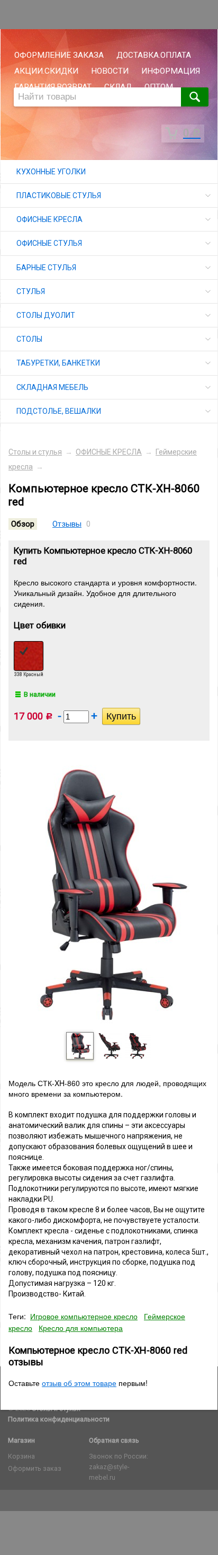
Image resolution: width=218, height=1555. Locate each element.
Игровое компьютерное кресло (84, 1316)
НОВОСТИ (110, 71)
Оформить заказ (34, 1468)
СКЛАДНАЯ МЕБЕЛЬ (52, 387)
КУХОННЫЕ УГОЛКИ (51, 171)
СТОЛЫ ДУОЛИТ (45, 315)
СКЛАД (118, 87)
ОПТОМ (158, 87)
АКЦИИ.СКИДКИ (46, 71)
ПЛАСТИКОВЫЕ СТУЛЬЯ (58, 195)
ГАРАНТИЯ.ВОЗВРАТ (53, 87)
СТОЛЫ (29, 339)
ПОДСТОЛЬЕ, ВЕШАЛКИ (58, 411)
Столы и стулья (35, 452)
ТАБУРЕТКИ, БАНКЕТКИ (58, 363)
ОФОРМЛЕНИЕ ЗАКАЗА (59, 55)
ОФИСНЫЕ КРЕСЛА (49, 219)
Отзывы (66, 524)
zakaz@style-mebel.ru (109, 1472)
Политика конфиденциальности (59, 1419)
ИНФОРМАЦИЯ (170, 71)
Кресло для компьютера (81, 1327)
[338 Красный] (28, 656)
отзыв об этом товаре (79, 1383)
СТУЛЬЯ (30, 291)
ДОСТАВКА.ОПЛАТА (153, 55)
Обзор (22, 524)
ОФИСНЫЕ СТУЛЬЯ (49, 243)
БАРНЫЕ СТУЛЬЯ (46, 267)
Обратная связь (114, 1440)
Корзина (21, 1456)
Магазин (21, 1440)
